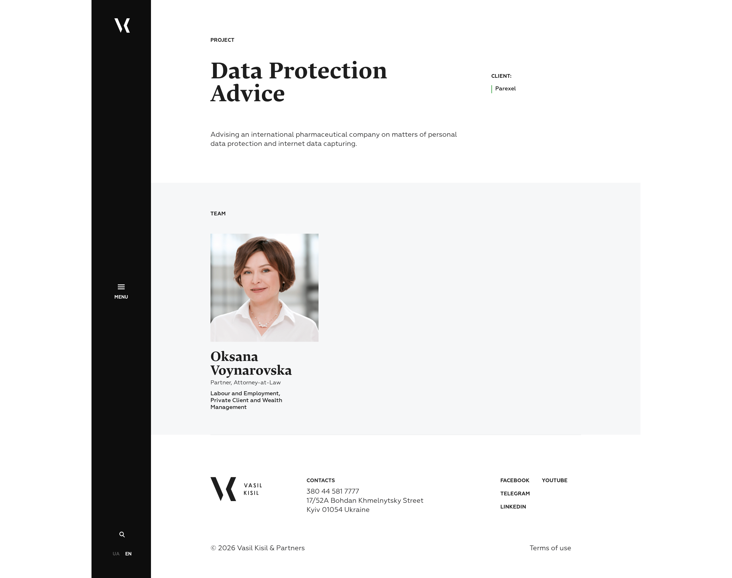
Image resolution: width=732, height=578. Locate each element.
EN (128, 554)
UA (116, 554)
